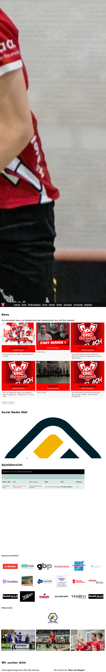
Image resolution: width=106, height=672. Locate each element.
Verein (44, 304)
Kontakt (52, 304)
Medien (59, 304)
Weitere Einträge (8, 403)
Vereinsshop (78, 304)
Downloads (68, 304)
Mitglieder (88, 304)
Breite (24, 304)
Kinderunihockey (34, 304)
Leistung (17, 304)
